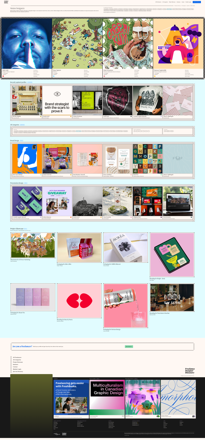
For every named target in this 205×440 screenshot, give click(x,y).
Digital (55, 426)
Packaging (184, 9)
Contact (183, 2)
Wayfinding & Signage (142, 10)
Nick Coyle (5, 70)
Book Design (126, 9)
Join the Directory (196, 2)
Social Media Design (120, 10)
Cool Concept (111, 423)
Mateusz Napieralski (160, 70)
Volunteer (165, 427)
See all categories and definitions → (110, 12)
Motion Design (169, 9)
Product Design (113, 10)
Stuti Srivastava (108, 70)
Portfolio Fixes (135, 422)
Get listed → (129, 346)
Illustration (155, 9)
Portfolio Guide (135, 423)
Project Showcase (172, 2)
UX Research (136, 10)
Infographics (160, 9)
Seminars (178, 2)
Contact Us (165, 423)
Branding (130, 9)
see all (21, 140)
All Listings (55, 422)
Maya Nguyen (57, 70)
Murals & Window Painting (177, 9)
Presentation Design (190, 9)
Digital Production (143, 9)
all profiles (30, 82)
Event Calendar (111, 422)
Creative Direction (136, 9)
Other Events (111, 427)
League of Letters (112, 426)
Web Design (149, 10)
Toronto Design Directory (190, 375)
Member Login (188, 2)
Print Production (106, 10)
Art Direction (121, 9)
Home (165, 426)
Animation (115, 9)
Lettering (164, 9)
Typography (126, 10)
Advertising (111, 9)
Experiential (56, 427)
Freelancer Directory (177, 5)
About (165, 422)
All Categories (165, 2)
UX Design (131, 10)
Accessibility (106, 9)
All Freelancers (158, 2)
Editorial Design (149, 9)
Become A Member (80, 426)
